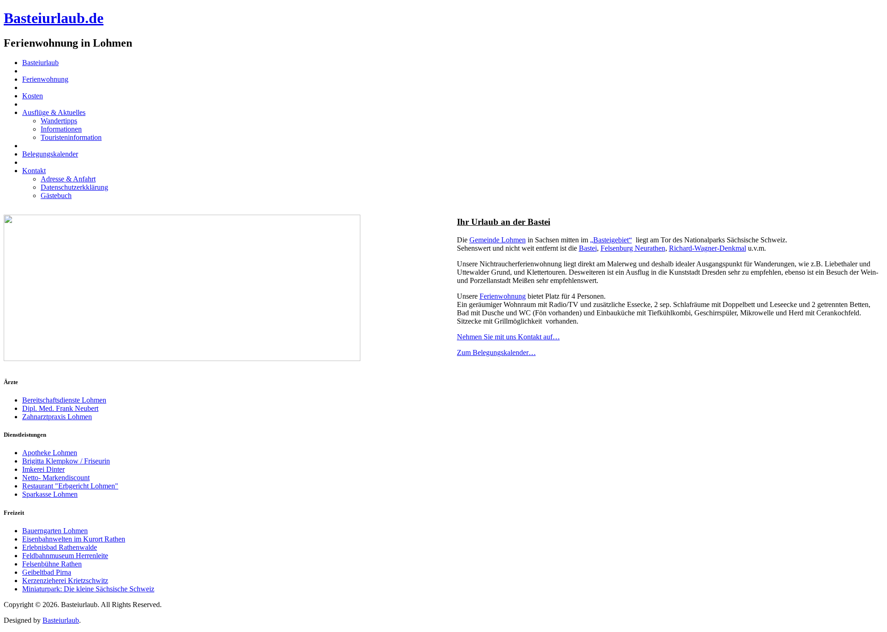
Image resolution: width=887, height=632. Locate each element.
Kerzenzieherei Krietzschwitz (65, 580)
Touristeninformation (71, 137)
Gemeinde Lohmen (497, 240)
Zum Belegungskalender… (496, 352)
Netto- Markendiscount (56, 478)
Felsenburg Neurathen (633, 248)
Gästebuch (56, 195)
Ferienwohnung (503, 296)
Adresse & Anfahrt (68, 179)
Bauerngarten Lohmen (55, 531)
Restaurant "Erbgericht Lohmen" (70, 486)
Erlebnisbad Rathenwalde (59, 547)
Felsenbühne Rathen (52, 564)
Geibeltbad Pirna (46, 572)
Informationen (61, 129)
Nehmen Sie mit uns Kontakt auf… (508, 337)
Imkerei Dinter (43, 469)
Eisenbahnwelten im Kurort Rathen (73, 539)
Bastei (588, 248)
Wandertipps (59, 121)
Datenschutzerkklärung (74, 187)
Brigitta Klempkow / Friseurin (66, 461)
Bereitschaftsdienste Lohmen (64, 400)
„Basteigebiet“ (611, 240)
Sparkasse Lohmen (50, 494)
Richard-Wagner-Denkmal (707, 248)
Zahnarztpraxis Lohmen (57, 417)
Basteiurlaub (61, 620)
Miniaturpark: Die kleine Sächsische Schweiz (88, 589)
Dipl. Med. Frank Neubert (60, 408)
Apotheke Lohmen (49, 453)
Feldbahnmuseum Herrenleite (65, 556)
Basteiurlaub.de (53, 18)
